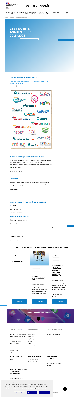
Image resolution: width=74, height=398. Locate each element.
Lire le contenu (19, 301)
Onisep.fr (12, 345)
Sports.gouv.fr (31, 348)
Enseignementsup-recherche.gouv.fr (18, 334)
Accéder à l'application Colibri (16, 378)
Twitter (11, 359)
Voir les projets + (13, 189)
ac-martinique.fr (37, 5)
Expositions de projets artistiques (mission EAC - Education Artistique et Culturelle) (57, 271)
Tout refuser (31, 393)
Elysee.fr (30, 332)
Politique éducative (41, 13)
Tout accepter (44, 393)
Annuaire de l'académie (52, 332)
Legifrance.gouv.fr (32, 339)
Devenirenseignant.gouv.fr (16, 341)
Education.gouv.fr (14, 332)
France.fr (30, 343)
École (14, 241)
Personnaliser (19, 393)
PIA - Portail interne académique (54, 363)
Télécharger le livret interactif (16, 171)
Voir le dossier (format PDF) (16, 86)
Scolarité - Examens (13, 13)
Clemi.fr (11, 352)
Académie (7, 12)
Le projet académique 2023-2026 (38, 278)
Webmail (49, 365)
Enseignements (20, 12)
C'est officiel (47, 13)
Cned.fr (11, 348)
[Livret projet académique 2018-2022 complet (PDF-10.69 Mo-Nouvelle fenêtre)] (18, 220)
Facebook (12, 361)
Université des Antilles (33, 359)
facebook (43, 319)
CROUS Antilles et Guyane (34, 361)
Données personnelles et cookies (40, 386)
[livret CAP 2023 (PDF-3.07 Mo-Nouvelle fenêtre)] (15, 167)
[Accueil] (12, 5)
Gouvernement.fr (32, 334)
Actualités (56, 259)
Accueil (6, 17)
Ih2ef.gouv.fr (13, 339)
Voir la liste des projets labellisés (17, 212)
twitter (38, 319)
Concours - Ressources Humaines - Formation (30, 13)
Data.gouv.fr (31, 341)
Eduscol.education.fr (14, 343)
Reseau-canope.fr (14, 350)
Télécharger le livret (14, 223)
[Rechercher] (62, 12)
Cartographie (17, 262)
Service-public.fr (31, 336)
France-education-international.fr (17, 336)
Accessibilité (67, 12)
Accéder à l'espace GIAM (15, 209)
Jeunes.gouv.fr (31, 345)
